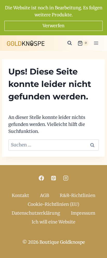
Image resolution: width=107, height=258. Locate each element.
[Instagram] (66, 178)
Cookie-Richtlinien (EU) (53, 204)
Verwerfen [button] (53, 26)
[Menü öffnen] (96, 43)
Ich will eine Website (53, 222)
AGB (44, 195)
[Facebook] (41, 178)
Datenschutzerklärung (36, 213)
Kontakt (20, 195)
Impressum (83, 213)
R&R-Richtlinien (77, 195)
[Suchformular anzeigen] (69, 43)
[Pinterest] (53, 178)
